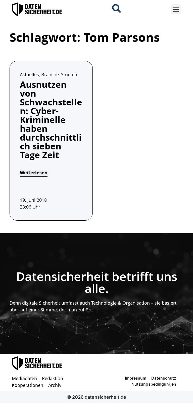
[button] (176, 9)
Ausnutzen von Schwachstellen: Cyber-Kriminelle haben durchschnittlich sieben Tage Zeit (51, 119)
